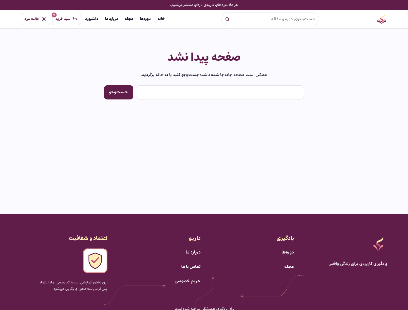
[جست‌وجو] (227, 19)
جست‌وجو (118, 92)
